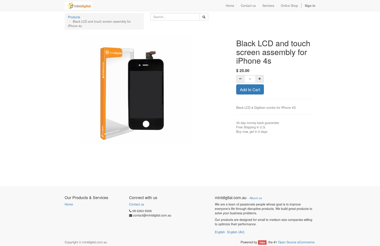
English (220, 232)
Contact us (136, 204)
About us (256, 198)
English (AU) (236, 232)
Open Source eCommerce (296, 242)
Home (69, 204)
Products (74, 17)
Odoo (262, 242)
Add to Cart (250, 89)
